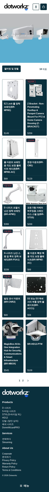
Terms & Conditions (11, 470)
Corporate (7, 454)
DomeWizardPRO (11, 427)
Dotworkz (13, 475)
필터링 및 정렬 (11, 69)
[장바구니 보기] (43, 7)
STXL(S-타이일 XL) (11, 414)
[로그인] (36, 7)
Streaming (7, 442)
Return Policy (8, 467)
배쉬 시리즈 (8, 424)
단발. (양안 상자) (10, 421)
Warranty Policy (9, 463)
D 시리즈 (6, 408)
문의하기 (6, 457)
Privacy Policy (9, 460)
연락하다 (6, 439)
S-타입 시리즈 (9, 411)
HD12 (5, 418)
